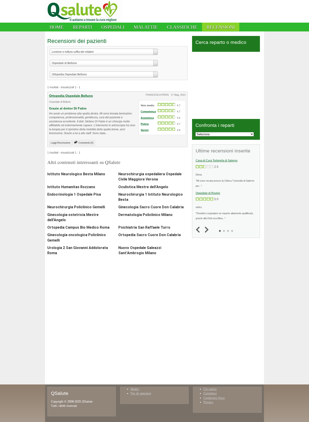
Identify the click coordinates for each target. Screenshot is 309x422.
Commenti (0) (85, 142)
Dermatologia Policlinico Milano (145, 215)
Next (205, 230)
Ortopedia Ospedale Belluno (71, 95)
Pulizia (145, 124)
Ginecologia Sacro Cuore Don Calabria (151, 207)
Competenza (148, 111)
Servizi (145, 130)
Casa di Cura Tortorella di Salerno (217, 160)
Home (57, 27)
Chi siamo (209, 389)
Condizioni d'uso (214, 398)
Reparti (82, 27)
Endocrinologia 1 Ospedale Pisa (74, 194)
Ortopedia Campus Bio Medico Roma (78, 227)
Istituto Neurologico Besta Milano (76, 174)
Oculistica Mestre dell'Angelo (143, 187)
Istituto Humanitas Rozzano (71, 187)
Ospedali (112, 27)
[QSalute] (83, 21)
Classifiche (182, 27)
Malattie (146, 27)
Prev (199, 230)
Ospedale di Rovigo (208, 193)
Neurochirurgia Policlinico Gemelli (76, 207)
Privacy (208, 402)
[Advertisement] (226, 84)
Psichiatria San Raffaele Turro (144, 227)
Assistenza (147, 117)
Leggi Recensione (60, 142)
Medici (135, 389)
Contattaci (210, 393)
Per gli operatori (141, 393)
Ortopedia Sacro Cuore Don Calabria (149, 235)
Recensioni (221, 27)
